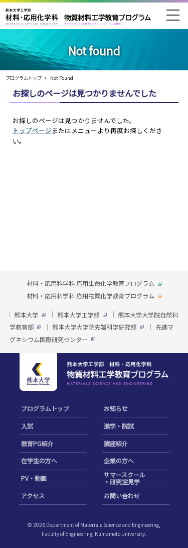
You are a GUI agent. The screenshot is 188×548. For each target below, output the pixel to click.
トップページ (32, 130)
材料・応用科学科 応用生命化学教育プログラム (90, 283)
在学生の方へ (39, 460)
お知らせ (116, 408)
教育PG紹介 (37, 443)
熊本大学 (26, 314)
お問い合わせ (122, 495)
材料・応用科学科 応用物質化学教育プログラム (90, 296)
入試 (27, 425)
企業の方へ (119, 460)
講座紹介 (116, 443)
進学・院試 (119, 425)
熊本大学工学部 (78, 314)
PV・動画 (34, 478)
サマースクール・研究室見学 (124, 478)
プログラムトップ (24, 77)
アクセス (33, 495)
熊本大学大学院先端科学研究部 (94, 326)
